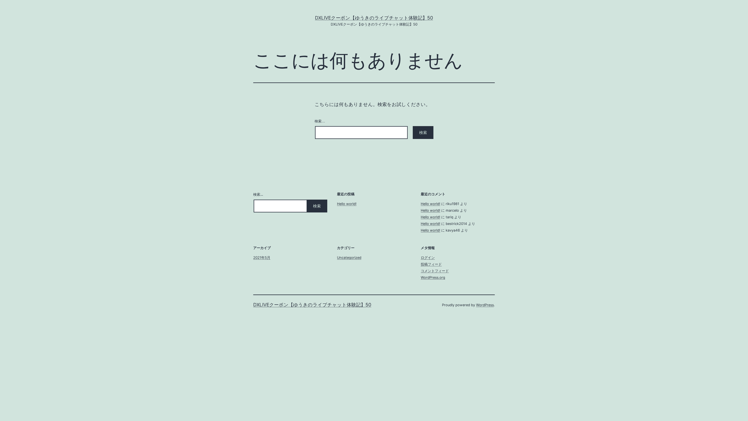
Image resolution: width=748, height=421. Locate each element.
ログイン (428, 258)
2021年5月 (261, 258)
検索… (320, 121)
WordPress (485, 305)
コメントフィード (435, 271)
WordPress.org (433, 277)
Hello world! (346, 204)
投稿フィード (431, 264)
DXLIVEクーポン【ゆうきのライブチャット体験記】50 (374, 18)
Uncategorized (349, 258)
